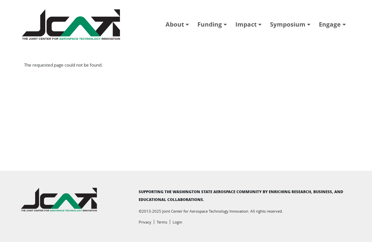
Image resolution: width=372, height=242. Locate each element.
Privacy (145, 222)
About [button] (175, 24)
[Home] (73, 24)
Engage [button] (330, 24)
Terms (162, 222)
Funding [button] (209, 24)
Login (177, 222)
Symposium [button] (287, 24)
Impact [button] (246, 24)
